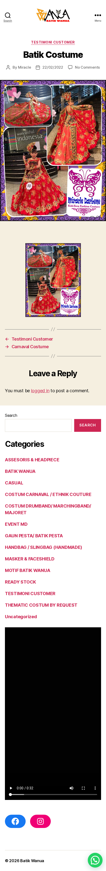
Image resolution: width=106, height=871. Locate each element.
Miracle (24, 67)
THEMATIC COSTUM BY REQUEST (41, 605)
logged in (40, 390)
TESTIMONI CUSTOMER (53, 42)
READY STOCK (20, 582)
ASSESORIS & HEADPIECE (32, 459)
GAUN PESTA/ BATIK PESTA (34, 535)
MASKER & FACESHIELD (29, 558)
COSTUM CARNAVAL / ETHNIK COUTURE (48, 494)
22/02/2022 (52, 67)
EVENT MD (16, 524)
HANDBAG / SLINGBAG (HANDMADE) (43, 547)
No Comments (87, 67)
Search (11, 415)
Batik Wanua (32, 860)
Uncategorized (21, 616)
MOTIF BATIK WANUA (27, 570)
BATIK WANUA (20, 471)
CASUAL (14, 482)
